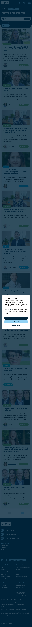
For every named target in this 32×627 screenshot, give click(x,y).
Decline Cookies (16, 321)
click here (10, 309)
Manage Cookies (16, 325)
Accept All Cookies (16, 318)
